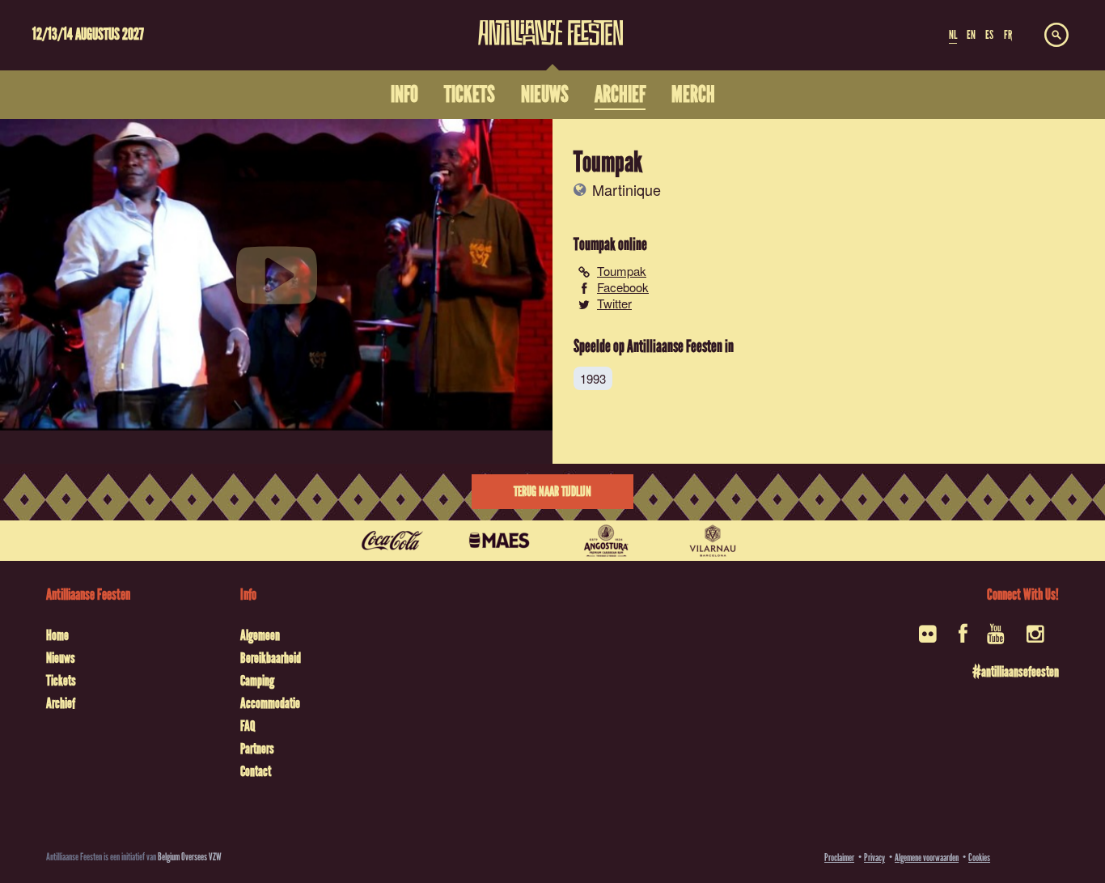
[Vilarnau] (712, 540)
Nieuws (60, 658)
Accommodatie (270, 703)
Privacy (874, 857)
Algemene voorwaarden (927, 857)
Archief (60, 703)
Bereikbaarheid (270, 658)
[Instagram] (1037, 639)
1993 (593, 378)
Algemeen (260, 635)
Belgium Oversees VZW (190, 857)
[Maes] (499, 540)
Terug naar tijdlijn (552, 491)
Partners (257, 749)
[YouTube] (997, 639)
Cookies (979, 857)
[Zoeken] (1056, 35)
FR (1008, 35)
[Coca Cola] (392, 540)
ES (989, 35)
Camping (257, 681)
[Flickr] (929, 639)
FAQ (247, 726)
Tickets (61, 681)
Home (57, 635)
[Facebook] (963, 639)
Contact (255, 771)
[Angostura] (606, 540)
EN (971, 35)
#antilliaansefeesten (1015, 672)
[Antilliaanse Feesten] (550, 22)
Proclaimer (839, 857)
